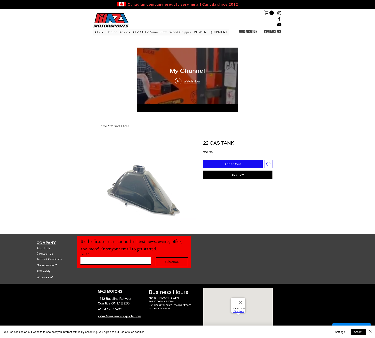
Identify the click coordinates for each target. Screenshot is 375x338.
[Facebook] (279, 18)
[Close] (370, 332)
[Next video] (230, 76)
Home (103, 126)
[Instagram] (279, 13)
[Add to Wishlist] (268, 164)
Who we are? (45, 277)
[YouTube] (279, 24)
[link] (269, 13)
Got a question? (47, 265)
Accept (358, 332)
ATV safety (44, 271)
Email (84, 254)
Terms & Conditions (49, 259)
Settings (340, 332)
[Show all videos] (187, 108)
